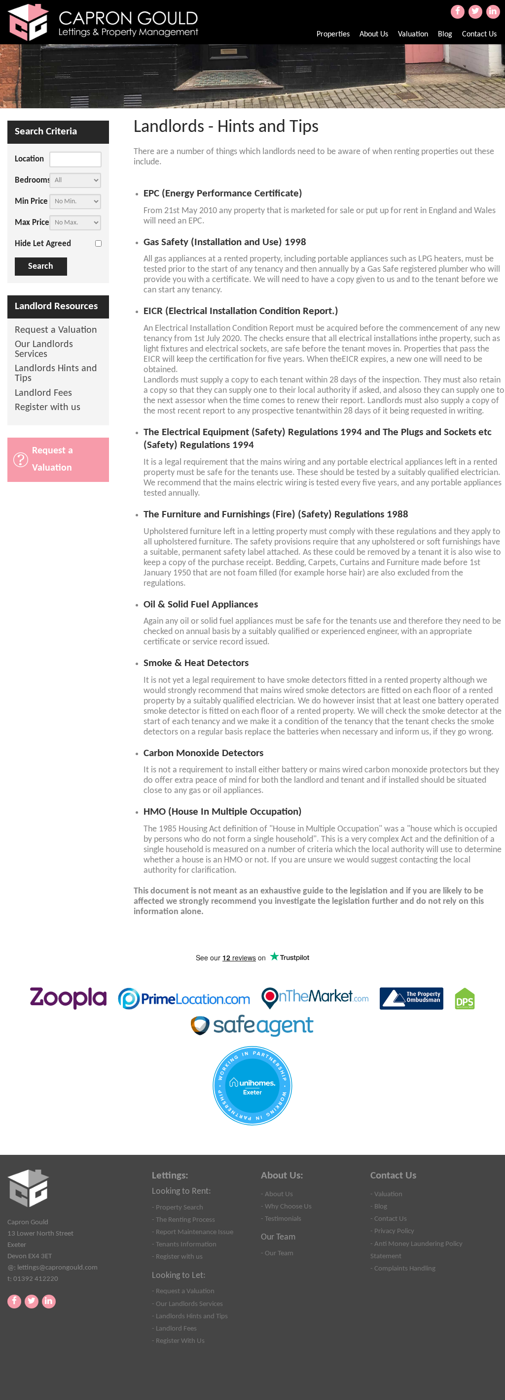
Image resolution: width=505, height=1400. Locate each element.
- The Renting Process (183, 1220)
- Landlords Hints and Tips (190, 1316)
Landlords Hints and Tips (56, 373)
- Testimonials (281, 1219)
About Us (374, 34)
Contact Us (479, 34)
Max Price (32, 223)
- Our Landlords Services (187, 1304)
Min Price (31, 201)
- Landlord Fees (174, 1329)
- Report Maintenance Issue (192, 1232)
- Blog (378, 1206)
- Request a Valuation (183, 1291)
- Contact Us (388, 1219)
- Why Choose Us (286, 1206)
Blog (445, 34)
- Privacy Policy (392, 1231)
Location (29, 159)
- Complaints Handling (402, 1269)
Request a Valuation (56, 330)
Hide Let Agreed (43, 244)
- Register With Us (178, 1341)
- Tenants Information (184, 1244)
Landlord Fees (43, 393)
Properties (333, 34)
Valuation (413, 34)
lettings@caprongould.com (57, 1268)
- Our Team (277, 1253)
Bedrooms (32, 180)
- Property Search (177, 1207)
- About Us (277, 1194)
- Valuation (386, 1194)
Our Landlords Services (44, 349)
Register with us (47, 408)
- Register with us (177, 1257)
